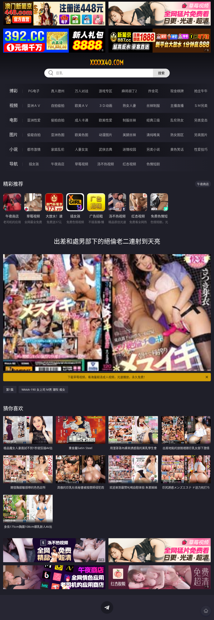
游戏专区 (105, 91)
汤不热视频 (105, 164)
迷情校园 (129, 149)
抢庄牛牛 (201, 91)
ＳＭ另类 (201, 105)
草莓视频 (81, 164)
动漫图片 (105, 135)
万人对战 (81, 91)
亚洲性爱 (34, 120)
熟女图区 (177, 135)
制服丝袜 (129, 120)
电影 (13, 120)
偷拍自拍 (57, 120)
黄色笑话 (177, 149)
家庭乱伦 (57, 149)
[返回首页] (206, 611)
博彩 (13, 91)
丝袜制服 (153, 105)
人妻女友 (81, 149)
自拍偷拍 (57, 105)
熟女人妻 (129, 105)
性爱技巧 (201, 149)
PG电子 (33, 91)
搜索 (161, 73)
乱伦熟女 (177, 120)
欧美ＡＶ (81, 105)
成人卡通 (81, 120)
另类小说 (153, 149)
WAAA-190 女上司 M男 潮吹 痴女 (43, 389)
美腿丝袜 (129, 135)
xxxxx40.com (107, 62)
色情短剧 (153, 164)
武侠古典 (105, 149)
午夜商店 (57, 164)
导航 (13, 164)
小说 (13, 149)
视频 (13, 105)
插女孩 (34, 164)
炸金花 (153, 91)
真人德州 (57, 91)
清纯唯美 (153, 135)
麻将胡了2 (129, 91)
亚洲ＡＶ (34, 105)
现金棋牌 (177, 91)
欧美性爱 (105, 120)
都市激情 (34, 149)
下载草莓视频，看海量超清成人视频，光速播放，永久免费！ (107, 377)
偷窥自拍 (34, 135)
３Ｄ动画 (105, 105)
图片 (13, 135)
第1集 (10, 389)
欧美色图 (81, 135)
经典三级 (153, 120)
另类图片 (201, 135)
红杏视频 (129, 164)
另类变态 (201, 120)
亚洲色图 (57, 135)
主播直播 (177, 105)
